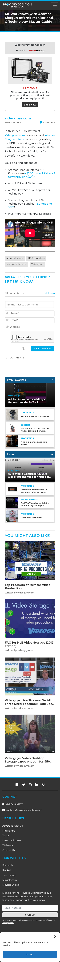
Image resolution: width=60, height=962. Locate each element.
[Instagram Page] (30, 785)
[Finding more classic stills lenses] (12, 441)
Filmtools (7, 865)
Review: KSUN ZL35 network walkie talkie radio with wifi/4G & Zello (35, 430)
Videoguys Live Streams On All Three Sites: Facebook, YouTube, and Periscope (29, 704)
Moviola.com (9, 880)
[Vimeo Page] (43, 785)
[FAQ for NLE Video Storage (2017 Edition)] (30, 618)
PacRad (6, 870)
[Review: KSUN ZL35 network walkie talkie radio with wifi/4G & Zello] (12, 428)
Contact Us (8, 850)
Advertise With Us (12, 825)
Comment (49, 122)
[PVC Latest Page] (52, 454)
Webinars (7, 845)
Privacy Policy (8, 923)
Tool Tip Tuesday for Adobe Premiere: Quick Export (35, 504)
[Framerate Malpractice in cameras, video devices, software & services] (12, 489)
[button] (55, 936)
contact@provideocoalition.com (24, 810)
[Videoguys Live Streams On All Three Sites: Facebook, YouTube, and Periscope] (30, 676)
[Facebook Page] (17, 785)
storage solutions (16, 264)
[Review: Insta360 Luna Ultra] (12, 414)
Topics (5, 835)
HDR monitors (36, 258)
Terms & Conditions (44, 920)
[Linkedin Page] (36, 785)
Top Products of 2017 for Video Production (27, 586)
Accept (30, 954)
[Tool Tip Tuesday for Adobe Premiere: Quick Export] (12, 502)
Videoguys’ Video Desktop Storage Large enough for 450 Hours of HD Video (27, 761)
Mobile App (8, 830)
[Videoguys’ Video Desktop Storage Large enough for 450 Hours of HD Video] (30, 734)
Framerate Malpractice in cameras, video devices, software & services (34, 492)
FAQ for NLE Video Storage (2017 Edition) (29, 644)
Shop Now (30, 104)
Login (51, 293)
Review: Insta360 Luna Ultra (35, 416)
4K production (14, 258)
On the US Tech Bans (31, 517)
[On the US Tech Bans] (12, 516)
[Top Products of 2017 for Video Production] (30, 561)
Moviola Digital (11, 884)
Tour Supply (9, 875)
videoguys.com (18, 118)
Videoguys (37, 264)
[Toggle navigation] (54, 5)
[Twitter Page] (23, 785)
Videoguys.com (15, 135)
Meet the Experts (11, 840)
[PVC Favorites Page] (52, 380)
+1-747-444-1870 (14, 804)
